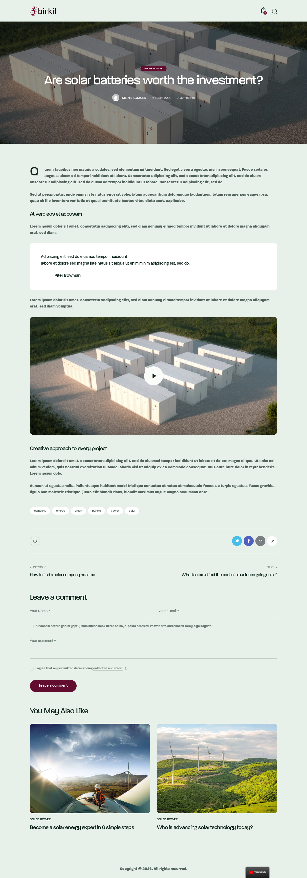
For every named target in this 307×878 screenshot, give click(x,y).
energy (60, 510)
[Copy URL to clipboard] (272, 541)
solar (132, 510)
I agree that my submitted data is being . (81, 668)
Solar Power (153, 68)
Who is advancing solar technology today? (205, 827)
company (40, 510)
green (78, 510)
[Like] (35, 541)
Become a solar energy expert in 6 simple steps (82, 827)
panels (96, 510)
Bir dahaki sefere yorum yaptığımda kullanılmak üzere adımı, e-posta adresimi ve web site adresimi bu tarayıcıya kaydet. (124, 626)
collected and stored (108, 668)
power (115, 510)
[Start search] (274, 11)
